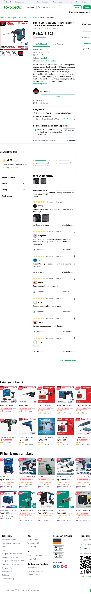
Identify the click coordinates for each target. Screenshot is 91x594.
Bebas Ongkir (32, 547)
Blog (3, 550)
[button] (79, 12)
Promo (69, 2)
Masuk (77, 7)
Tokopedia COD (33, 543)
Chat (87, 49)
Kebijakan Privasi (33, 575)
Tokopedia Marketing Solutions (13, 561)
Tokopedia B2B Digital (10, 557)
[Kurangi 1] (84, 29)
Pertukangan (11, 18)
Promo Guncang (8, 579)
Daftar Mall (31, 559)
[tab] (41, 44)
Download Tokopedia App (15, 2)
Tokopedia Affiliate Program (12, 554)
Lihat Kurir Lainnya (69, 119)
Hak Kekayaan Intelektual (11, 543)
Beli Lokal (5, 575)
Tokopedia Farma (8, 568)
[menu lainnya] (74, 202)
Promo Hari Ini (7, 571)
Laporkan (72, 140)
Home (2, 18)
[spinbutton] (88, 30)
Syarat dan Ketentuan (35, 571)
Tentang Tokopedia (41, 2)
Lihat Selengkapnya (40, 84)
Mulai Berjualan (57, 2)
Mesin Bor (33, 18)
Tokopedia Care (81, 2)
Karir (3, 547)
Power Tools (23, 18)
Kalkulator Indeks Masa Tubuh (13, 564)
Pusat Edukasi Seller (35, 555)
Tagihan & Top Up (33, 539)
